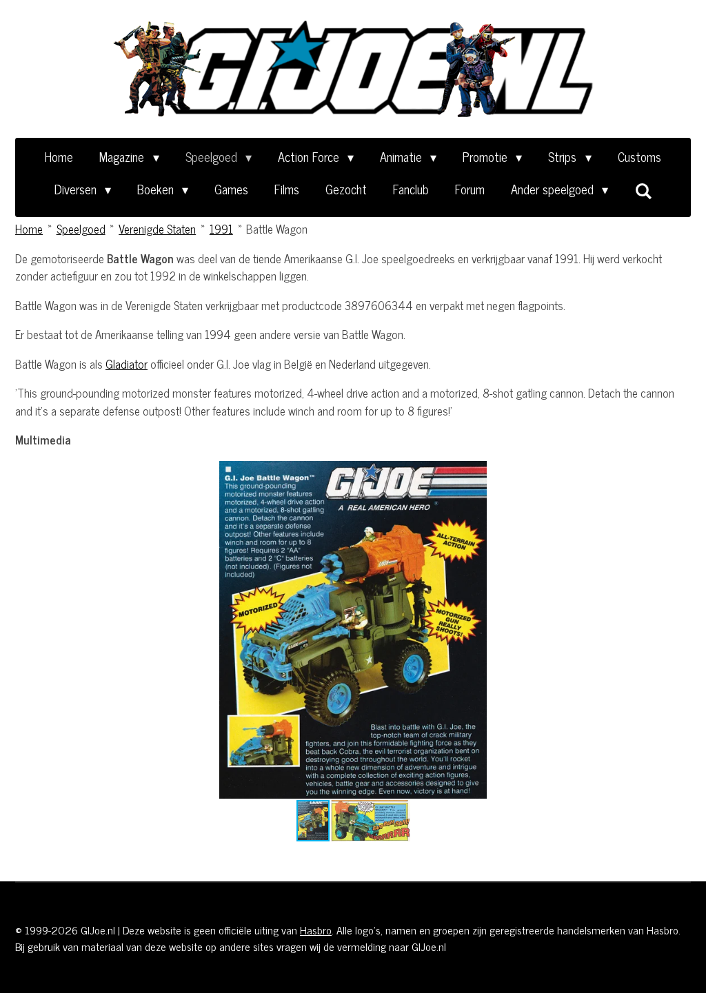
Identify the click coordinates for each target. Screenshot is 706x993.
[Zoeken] (643, 190)
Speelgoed (81, 228)
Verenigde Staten (157, 228)
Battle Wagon (276, 228)
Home (29, 228)
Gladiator (126, 363)
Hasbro (316, 930)
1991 (221, 228)
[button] (678, 473)
